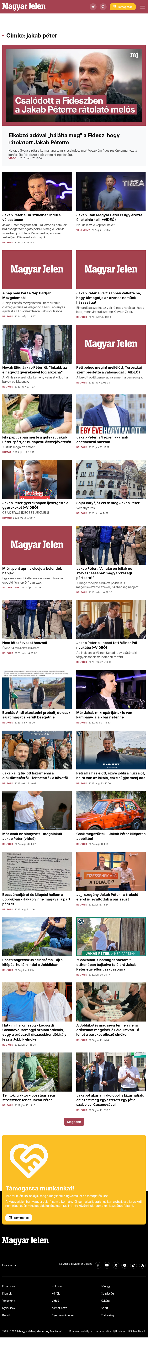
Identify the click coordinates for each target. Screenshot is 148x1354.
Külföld (56, 1293)
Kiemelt (7, 1293)
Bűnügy (106, 1286)
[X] (116, 1265)
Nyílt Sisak (8, 1308)
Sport (104, 1308)
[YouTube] (107, 1265)
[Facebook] (98, 1265)
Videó (55, 1300)
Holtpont (57, 1286)
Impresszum (9, 1265)
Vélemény (8, 1300)
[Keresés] (103, 6)
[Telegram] (124, 1265)
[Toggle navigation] (142, 6)
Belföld (6, 1315)
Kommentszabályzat (81, 1331)
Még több (74, 1122)
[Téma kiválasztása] (93, 6)
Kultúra (105, 1300)
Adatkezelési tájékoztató (110, 1331)
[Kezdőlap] (23, 7)
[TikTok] (133, 1265)
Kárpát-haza (59, 1308)
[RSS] (142, 1265)
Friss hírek (8, 1286)
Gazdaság (107, 1293)
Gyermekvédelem (63, 1315)
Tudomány (107, 1315)
